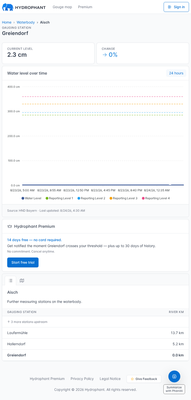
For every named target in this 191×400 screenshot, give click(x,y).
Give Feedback (146, 379)
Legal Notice (110, 378)
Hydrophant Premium (47, 378)
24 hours (176, 73)
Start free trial (22, 262)
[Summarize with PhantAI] (174, 376)
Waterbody (26, 22)
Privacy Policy (82, 378)
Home (6, 22)
